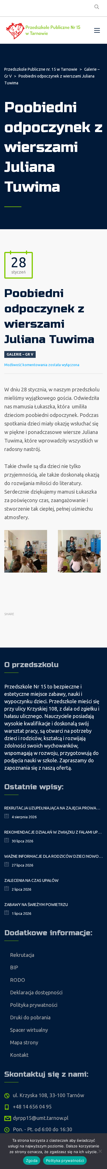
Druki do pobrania (30, 1017)
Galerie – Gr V (20, 354)
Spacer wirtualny (29, 1030)
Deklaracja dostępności (36, 992)
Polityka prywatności (33, 1005)
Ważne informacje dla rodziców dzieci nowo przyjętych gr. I (53, 856)
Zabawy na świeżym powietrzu (36, 904)
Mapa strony (24, 1042)
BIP (14, 967)
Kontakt (19, 1055)
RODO (17, 980)
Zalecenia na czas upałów (31, 880)
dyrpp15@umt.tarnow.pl (40, 1118)
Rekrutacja (22, 955)
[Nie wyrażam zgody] (100, 1151)
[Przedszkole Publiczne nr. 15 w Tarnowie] (44, 30)
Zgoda (31, 1160)
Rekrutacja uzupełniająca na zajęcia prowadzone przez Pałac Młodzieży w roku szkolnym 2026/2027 (53, 808)
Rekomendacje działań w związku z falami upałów (53, 832)
